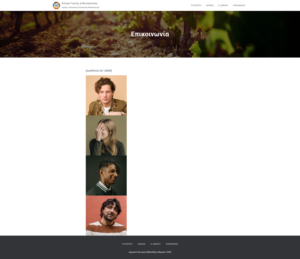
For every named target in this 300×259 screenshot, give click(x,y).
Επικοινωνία (239, 5)
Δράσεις (210, 5)
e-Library (223, 5)
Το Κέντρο (196, 5)
